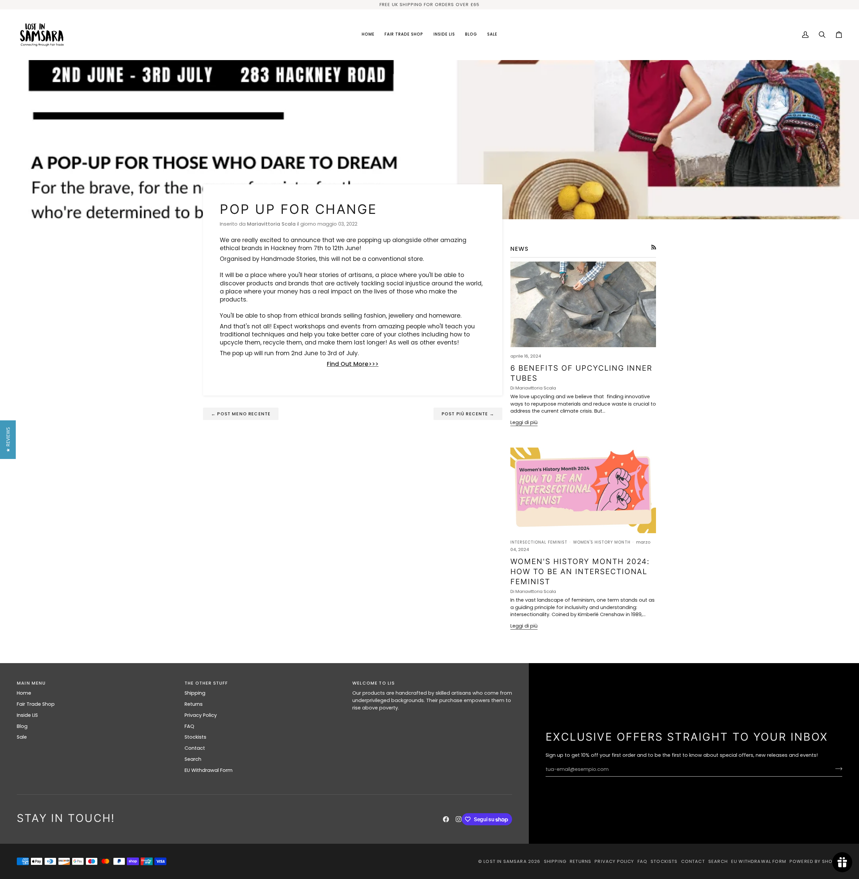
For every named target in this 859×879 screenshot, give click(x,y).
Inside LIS (27, 715)
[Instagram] (459, 819)
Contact (195, 748)
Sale (22, 737)
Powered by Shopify (816, 861)
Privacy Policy (201, 715)
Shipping (195, 693)
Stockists (195, 737)
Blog (22, 726)
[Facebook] (446, 819)
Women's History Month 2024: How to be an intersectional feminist (580, 571)
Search (193, 759)
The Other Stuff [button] (206, 683)
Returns (194, 704)
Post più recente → (468, 414)
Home (24, 693)
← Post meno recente (240, 414)
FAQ (189, 726)
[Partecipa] (836, 768)
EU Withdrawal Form (209, 770)
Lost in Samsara (505, 861)
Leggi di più (524, 422)
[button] (404, 34)
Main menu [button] (31, 683)
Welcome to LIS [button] (373, 683)
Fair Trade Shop (36, 704)
